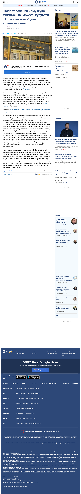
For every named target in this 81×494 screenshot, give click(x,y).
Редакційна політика (8, 174)
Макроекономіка (30, 413)
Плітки (21, 423)
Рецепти (18, 408)
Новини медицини (20, 418)
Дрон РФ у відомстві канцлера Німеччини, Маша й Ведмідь (62, 289)
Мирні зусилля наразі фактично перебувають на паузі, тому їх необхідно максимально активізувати (66, 179)
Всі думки (59, 316)
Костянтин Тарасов (60, 235)
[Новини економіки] (37, 174)
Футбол (17, 393)
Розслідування (46, 383)
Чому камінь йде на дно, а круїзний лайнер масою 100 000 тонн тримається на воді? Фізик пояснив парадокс (62, 51)
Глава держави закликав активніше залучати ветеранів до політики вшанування (66, 146)
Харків (20, 388)
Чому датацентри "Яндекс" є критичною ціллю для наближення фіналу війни (63, 231)
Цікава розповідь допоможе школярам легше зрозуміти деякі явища (62, 57)
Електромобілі (25, 403)
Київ (17, 388)
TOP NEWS (58, 118)
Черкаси (37, 388)
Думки (57, 215)
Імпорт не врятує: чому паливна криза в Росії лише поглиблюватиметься (63, 242)
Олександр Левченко (60, 311)
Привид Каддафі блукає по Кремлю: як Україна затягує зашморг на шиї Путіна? (62, 220)
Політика (15, 383)
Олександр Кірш (59, 293)
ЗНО (39, 398)
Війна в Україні (29, 5)
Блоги (54, 383)
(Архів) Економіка (11, 26)
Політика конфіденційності (68, 351)
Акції (32, 403)
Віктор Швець (59, 225)
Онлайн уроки (29, 398)
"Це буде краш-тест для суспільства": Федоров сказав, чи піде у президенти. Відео (66, 156)
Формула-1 (37, 393)
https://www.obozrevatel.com (54, 451)
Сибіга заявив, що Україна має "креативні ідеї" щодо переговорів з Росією (66, 173)
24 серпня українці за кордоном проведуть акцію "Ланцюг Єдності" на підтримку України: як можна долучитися (66, 33)
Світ (23, 383)
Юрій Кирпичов (59, 302)
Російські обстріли (58, 5)
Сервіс (36, 403)
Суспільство (65, 383)
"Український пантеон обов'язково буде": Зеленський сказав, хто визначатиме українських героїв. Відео (66, 142)
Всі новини (75, 383)
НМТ (42, 398)
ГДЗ (16, 398)
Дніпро (32, 388)
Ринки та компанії (20, 413)
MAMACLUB (29, 418)
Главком (26, 89)
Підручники (22, 398)
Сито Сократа (59, 282)
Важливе (58, 10)
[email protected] (21, 482)
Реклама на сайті (20, 353)
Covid (34, 418)
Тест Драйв (18, 403)
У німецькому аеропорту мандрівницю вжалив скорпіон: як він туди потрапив (62, 69)
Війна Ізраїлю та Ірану (40, 5)
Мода (30, 423)
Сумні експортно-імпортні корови (63, 299)
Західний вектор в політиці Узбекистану (62, 307)
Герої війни (20, 5)
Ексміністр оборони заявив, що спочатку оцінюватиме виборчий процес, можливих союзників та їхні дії (66, 162)
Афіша (17, 423)
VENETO (50, 5)
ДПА (35, 398)
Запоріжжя (26, 388)
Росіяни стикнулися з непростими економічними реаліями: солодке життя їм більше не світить (63, 278)
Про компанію (19, 351)
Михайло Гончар (59, 246)
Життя (34, 383)
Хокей (28, 393)
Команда (33, 351)
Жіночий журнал (37, 423)
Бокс (32, 393)
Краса (26, 423)
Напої (22, 408)
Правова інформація (51, 351)
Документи (34, 353)
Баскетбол (23, 393)
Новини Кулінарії (29, 408)
